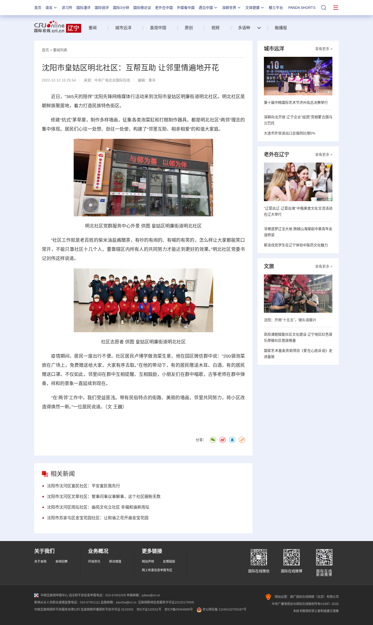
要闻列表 (60, 50)
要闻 (93, 28)
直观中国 (158, 28)
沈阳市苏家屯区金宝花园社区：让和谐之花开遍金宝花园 (97, 518)
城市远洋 (123, 28)
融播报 (281, 28)
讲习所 (67, 8)
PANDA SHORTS (301, 8)
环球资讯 (94, 561)
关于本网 (40, 561)
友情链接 (169, 561)
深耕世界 (229, 8)
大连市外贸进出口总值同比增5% (289, 133)
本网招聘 (61, 561)
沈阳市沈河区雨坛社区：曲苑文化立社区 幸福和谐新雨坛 (98, 507)
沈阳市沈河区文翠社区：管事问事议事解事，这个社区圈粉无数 (104, 496)
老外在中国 (164, 8)
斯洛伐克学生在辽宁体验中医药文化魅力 (296, 245)
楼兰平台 (276, 8)
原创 (189, 28)
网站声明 (148, 561)
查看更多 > (323, 49)
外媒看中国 (186, 8)
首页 (37, 8)
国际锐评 (102, 8)
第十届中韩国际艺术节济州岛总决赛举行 (296, 102)
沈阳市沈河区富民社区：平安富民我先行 (83, 486)
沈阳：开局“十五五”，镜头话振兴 (290, 320)
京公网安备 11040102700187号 (224, 609)
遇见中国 (206, 8)
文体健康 (252, 8)
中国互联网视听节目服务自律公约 (57, 609)
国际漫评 (83, 8)
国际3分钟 (121, 8)
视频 (215, 28)
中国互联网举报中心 (54, 595)
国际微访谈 (142, 8)
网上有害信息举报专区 (157, 570)
